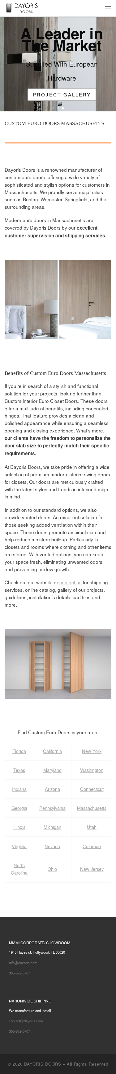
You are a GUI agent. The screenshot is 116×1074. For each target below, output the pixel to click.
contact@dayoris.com (26, 1020)
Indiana (19, 789)
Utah (92, 827)
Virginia (19, 846)
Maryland (52, 770)
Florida (19, 751)
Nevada (52, 846)
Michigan (52, 827)
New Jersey (92, 869)
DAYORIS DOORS (42, 1064)
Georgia (19, 808)
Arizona (52, 789)
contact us (70, 582)
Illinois (19, 827)
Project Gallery (58, 94)
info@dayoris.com (23, 962)
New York (91, 751)
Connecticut (92, 789)
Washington (91, 770)
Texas (19, 770)
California (52, 751)
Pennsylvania (52, 808)
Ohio (52, 869)
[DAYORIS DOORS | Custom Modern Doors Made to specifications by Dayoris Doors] (27, 7)
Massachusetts (91, 808)
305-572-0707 (19, 972)
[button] (31, 299)
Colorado (92, 846)
